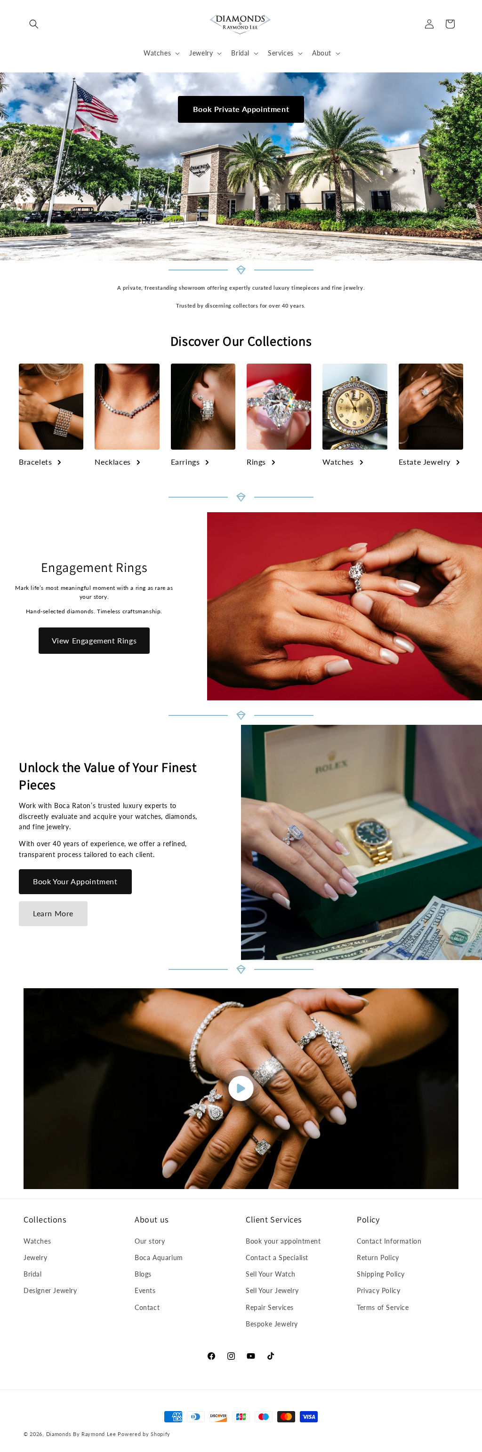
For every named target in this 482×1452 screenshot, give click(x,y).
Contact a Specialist (277, 1258)
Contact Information (389, 1241)
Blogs (143, 1274)
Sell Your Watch (271, 1274)
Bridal (33, 1274)
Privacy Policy (378, 1290)
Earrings (185, 461)
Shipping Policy (381, 1274)
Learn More (53, 913)
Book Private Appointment (241, 108)
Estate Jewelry (424, 461)
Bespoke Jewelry (272, 1324)
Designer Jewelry (50, 1290)
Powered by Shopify (144, 1434)
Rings (256, 461)
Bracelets (35, 461)
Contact (147, 1307)
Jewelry (35, 1258)
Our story (150, 1241)
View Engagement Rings (94, 640)
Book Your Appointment (75, 881)
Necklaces (112, 461)
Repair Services (270, 1307)
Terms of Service (383, 1307)
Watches (337, 461)
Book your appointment (283, 1241)
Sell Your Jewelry (272, 1290)
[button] (34, 24)
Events (145, 1290)
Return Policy (378, 1258)
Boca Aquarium (159, 1258)
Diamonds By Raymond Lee (81, 1434)
